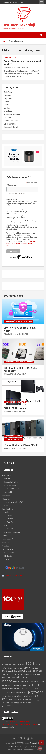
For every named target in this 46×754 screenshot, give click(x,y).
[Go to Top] (41, 742)
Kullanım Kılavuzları (12, 114)
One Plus (10, 522)
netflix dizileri (13, 689)
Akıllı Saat (8, 92)
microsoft (35, 681)
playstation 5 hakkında (23, 696)
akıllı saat (5, 664)
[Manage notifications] (40, 748)
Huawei (10, 519)
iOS (5, 526)
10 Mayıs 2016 (9, 67)
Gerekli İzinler (12, 199)
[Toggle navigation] (5, 35)
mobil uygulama (14, 685)
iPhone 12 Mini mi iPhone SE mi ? (21, 445)
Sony (8, 703)
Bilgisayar (8, 95)
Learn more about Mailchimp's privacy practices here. (21, 243)
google (6, 674)
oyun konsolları (8, 692)
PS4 (4, 699)
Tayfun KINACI (22, 67)
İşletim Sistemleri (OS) (13, 502)
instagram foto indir (32, 674)
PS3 (36, 695)
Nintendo (8, 556)
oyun (37, 688)
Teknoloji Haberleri (25, 362)
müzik (24, 685)
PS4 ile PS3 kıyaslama (15, 408)
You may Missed (13, 295)
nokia (22, 689)
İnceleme (8, 108)
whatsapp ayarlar (18, 703)
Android (7, 512)
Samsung (11, 515)
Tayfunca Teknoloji (18, 25)
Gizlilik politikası (14, 746)
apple (29, 663)
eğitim (30, 671)
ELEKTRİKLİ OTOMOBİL (17, 671)
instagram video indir (10, 677)
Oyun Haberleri (8, 549)
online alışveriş (29, 689)
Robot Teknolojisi (11, 121)
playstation (35, 692)
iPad (6, 505)
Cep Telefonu (9, 98)
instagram (17, 674)
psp (15, 700)
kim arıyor (25, 681)
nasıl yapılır (34, 685)
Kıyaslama (8, 111)
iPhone (19, 436)
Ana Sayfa (6, 475)
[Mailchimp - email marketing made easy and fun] (20, 256)
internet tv (29, 677)
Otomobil (8, 117)
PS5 (10, 699)
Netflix (4, 689)
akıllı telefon (13, 664)
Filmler (6, 105)
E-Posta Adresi (13, 185)
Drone (6, 102)
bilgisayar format (15, 668)
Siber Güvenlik (9, 124)
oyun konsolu (21, 692)
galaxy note (38, 671)
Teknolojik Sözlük (11, 127)
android (21, 664)
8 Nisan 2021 (9, 374)
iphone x (16, 681)
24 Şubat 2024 (9, 334)
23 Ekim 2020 (9, 449)
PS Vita (20, 700)
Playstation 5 (7, 696)
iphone (7, 681)
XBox (6, 559)
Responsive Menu (41, 2)
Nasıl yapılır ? (10, 58)
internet (22, 677)
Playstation (10, 402)
